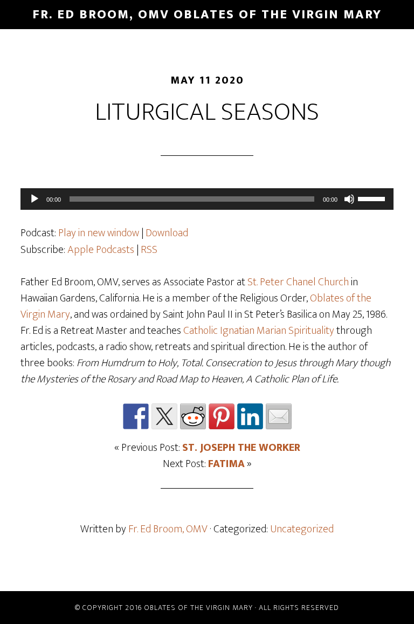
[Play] (34, 199)
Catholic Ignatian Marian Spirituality (258, 330)
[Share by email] (279, 416)
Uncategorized (302, 529)
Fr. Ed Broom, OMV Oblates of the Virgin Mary (207, 14)
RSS (149, 250)
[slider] (373, 198)
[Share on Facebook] (136, 416)
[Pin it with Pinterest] (221, 416)
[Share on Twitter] (164, 416)
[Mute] (349, 199)
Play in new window (98, 233)
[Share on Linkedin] (250, 416)
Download (167, 233)
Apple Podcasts (100, 250)
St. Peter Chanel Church (298, 282)
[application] (206, 199)
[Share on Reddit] (193, 416)
